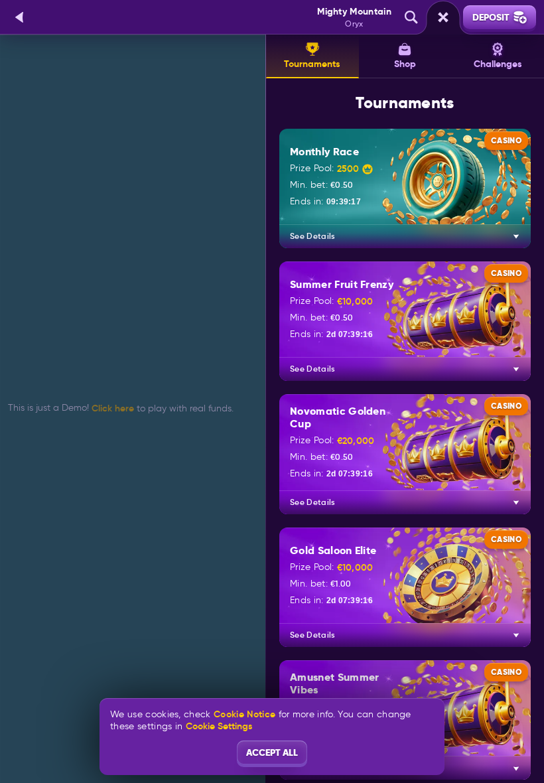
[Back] (20, 17)
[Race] (443, 17)
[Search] (411, 17)
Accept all (272, 752)
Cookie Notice (244, 714)
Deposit (491, 17)
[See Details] (516, 236)
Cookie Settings (219, 726)
